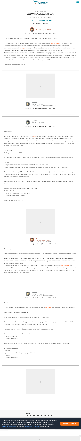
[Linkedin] (41, 415)
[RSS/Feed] (51, 415)
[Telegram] (45, 416)
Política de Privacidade (9, 426)
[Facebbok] (31, 415)
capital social (65, 265)
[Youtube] (37, 416)
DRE (34, 136)
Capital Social (55, 43)
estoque (22, 48)
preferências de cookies (31, 426)
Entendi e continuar (69, 423)
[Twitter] (33, 416)
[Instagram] (27, 415)
